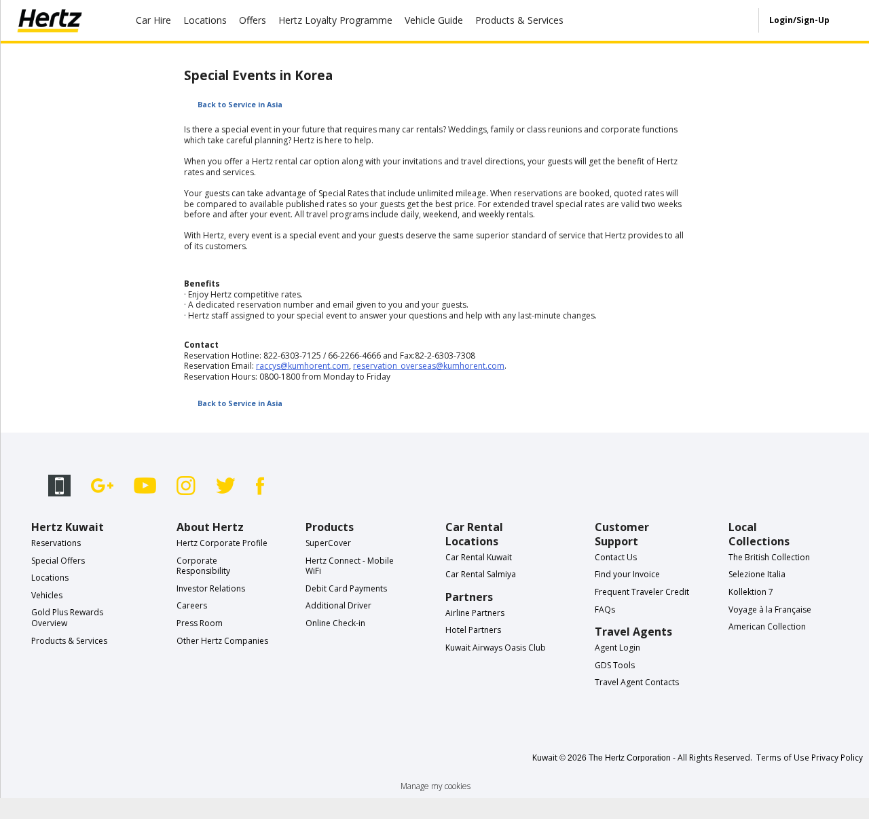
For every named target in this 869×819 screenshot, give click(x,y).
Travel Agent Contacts (637, 682)
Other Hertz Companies (222, 641)
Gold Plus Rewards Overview (67, 617)
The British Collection (769, 557)
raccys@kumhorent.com (302, 365)
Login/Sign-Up (799, 20)
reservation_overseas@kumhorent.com (428, 365)
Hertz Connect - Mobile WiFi (350, 566)
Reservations (56, 543)
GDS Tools (615, 665)
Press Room (200, 623)
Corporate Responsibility (203, 566)
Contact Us (616, 557)
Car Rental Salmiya (480, 574)
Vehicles (46, 595)
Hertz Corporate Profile (222, 543)
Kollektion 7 (750, 592)
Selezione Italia (756, 574)
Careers (192, 605)
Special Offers (58, 560)
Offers (252, 20)
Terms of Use (782, 757)
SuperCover (328, 543)
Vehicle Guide (434, 20)
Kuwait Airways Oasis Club (495, 647)
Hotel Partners (473, 630)
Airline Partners (474, 613)
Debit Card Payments (346, 588)
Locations (205, 20)
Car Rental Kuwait (478, 557)
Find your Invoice (627, 574)
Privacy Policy (837, 757)
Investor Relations (211, 588)
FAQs (605, 609)
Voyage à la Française (769, 609)
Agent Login (617, 647)
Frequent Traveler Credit (642, 592)
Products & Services (519, 20)
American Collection (767, 626)
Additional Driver (338, 605)
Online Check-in (335, 623)
